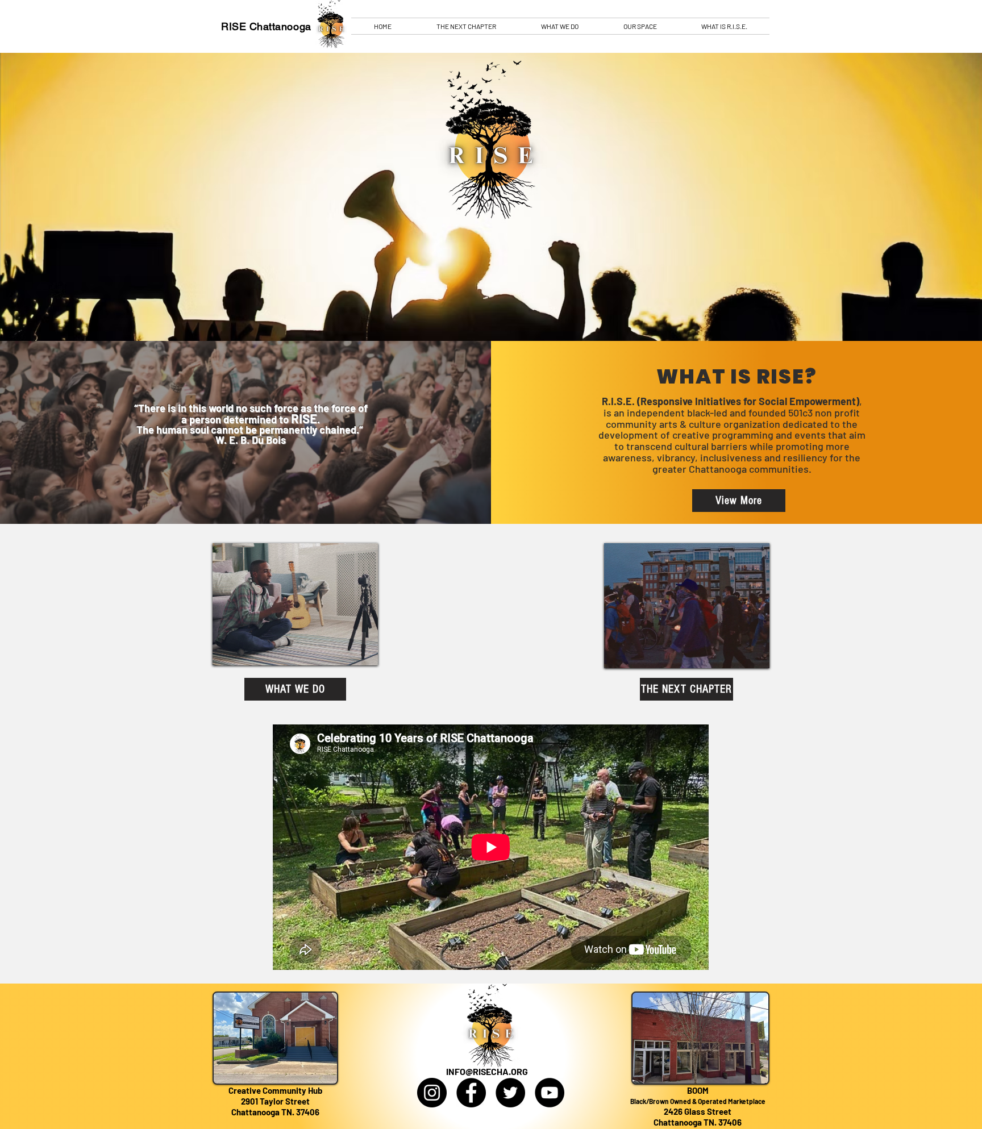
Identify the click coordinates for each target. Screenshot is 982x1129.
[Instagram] (432, 1092)
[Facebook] (471, 1092)
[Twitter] (510, 1092)
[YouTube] (549, 1092)
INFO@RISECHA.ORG (487, 1071)
